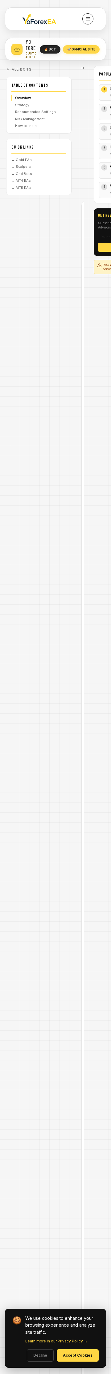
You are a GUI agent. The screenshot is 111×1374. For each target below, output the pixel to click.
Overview (23, 98)
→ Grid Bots (21, 174)
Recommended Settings (35, 112)
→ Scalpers (21, 166)
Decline (40, 1355)
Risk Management (30, 119)
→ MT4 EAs (21, 180)
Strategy (22, 105)
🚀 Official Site (81, 49)
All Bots (22, 69)
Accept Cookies (77, 1355)
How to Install (27, 126)
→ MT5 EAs (21, 187)
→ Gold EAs (21, 160)
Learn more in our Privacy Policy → (56, 1341)
